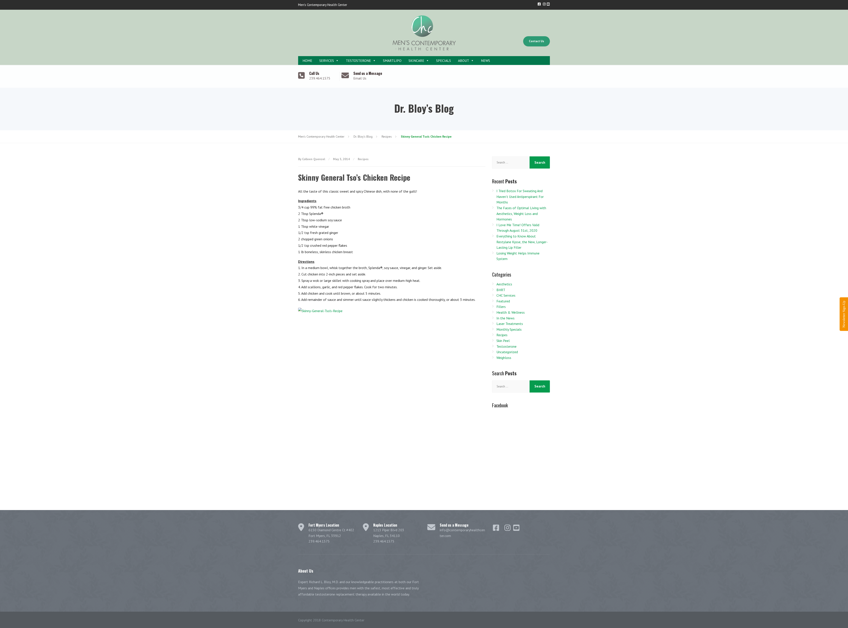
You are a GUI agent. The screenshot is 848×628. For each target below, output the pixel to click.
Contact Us (536, 41)
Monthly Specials (509, 329)
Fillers (501, 306)
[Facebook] (539, 4)
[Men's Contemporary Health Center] (424, 33)
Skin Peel (503, 340)
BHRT (500, 290)
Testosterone (358, 60)
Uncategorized (507, 352)
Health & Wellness (510, 312)
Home (307, 60)
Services (326, 60)
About (463, 60)
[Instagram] (544, 4)
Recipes (363, 159)
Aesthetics (504, 284)
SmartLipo (392, 60)
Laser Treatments (509, 323)
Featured (503, 301)
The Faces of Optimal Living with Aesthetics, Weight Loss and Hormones (521, 213)
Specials (443, 60)
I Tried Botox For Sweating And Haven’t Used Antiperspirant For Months (520, 196)
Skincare (416, 60)
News (485, 60)
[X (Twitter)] (502, 529)
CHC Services (505, 295)
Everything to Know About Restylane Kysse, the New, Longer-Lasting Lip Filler (522, 242)
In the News (505, 318)
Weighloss (503, 357)
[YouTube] (548, 4)
